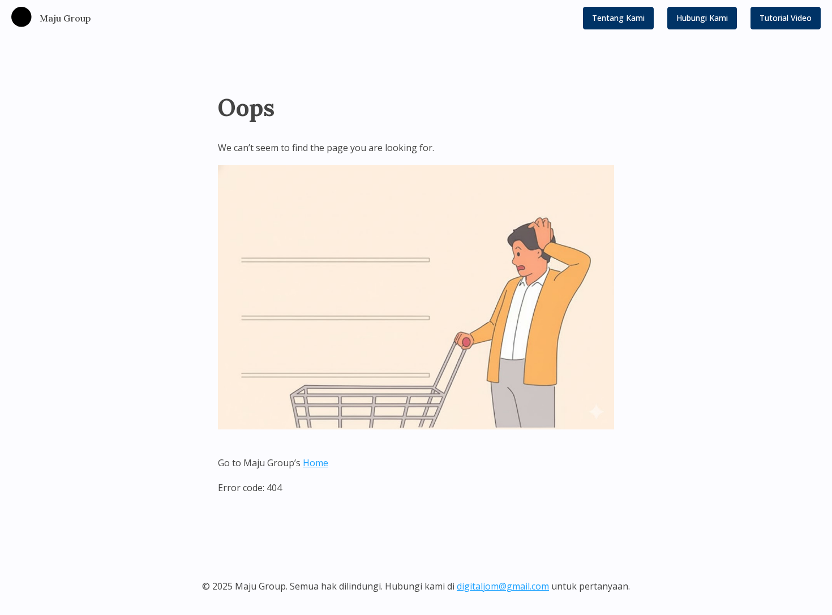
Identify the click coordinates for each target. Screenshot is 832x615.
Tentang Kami (618, 17)
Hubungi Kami (702, 17)
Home (315, 463)
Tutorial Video (786, 17)
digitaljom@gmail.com (503, 586)
